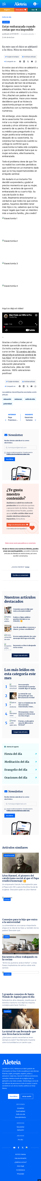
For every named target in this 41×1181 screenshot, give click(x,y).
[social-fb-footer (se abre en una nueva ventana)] (18, 1147)
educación (7, 399)
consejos (7, 974)
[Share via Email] (32, 61)
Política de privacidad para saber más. (18, 454)
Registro (7, 10)
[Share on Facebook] (20, 61)
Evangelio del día (15, 769)
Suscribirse (13, 1096)
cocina (6, 937)
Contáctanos (20, 1170)
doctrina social (9, 855)
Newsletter (20, 1127)
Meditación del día (16, 762)
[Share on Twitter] (28, 61)
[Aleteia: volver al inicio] (20, 4)
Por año (20, 1140)
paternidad (7, 404)
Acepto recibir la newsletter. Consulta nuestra (19, 453)
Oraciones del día (15, 777)
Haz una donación (20, 1158)
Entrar (27, 567)
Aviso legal (20, 1166)
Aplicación (20, 1130)
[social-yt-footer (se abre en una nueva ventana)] (14, 1147)
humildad (7, 1011)
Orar (33, 10)
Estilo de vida (6, 17)
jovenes (7, 899)
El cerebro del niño (27, 34)
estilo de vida (30, 399)
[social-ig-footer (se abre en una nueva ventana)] (27, 1147)
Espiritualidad (20, 1111)
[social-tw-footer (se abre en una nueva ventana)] (23, 1147)
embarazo (18, 399)
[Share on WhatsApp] (36, 61)
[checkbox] (5, 452)
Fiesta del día (13, 754)
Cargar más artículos (20, 655)
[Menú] (7, 4)
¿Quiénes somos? (21, 1162)
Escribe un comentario (20, 575)
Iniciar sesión (26, 1096)
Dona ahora (20, 10)
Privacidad (20, 1174)
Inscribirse (9, 459)
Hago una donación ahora (16, 525)
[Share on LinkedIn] (24, 61)
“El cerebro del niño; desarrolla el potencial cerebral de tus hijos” (19, 354)
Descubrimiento (20, 1117)
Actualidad (20, 1108)
